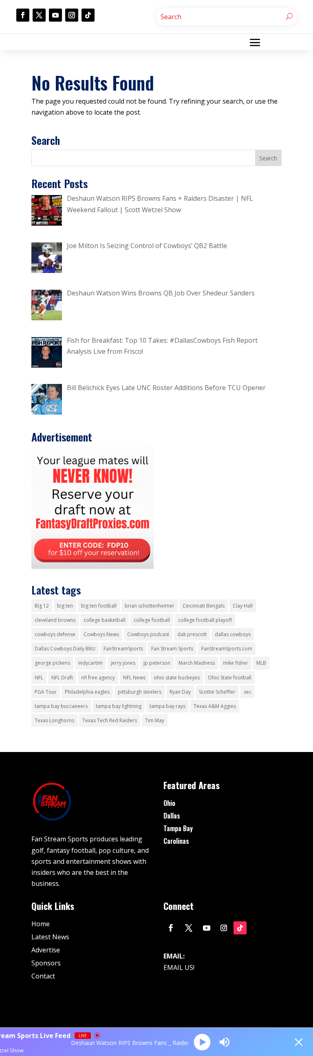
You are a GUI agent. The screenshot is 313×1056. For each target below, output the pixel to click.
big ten (65, 605)
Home (40, 923)
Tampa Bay (178, 828)
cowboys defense (55, 634)
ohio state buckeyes (177, 677)
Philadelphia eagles (87, 691)
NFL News (134, 677)
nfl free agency (98, 677)
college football (152, 620)
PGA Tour (46, 691)
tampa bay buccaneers (61, 706)
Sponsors (46, 962)
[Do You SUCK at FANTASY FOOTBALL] (92, 566)
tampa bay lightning (118, 706)
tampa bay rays (167, 706)
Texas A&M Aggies (215, 706)
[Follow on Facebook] (22, 15)
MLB (261, 662)
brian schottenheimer (149, 605)
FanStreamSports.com (226, 648)
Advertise (45, 949)
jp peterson (156, 662)
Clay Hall (243, 605)
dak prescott (192, 634)
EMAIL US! (178, 967)
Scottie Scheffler (217, 691)
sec (247, 691)
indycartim (90, 662)
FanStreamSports (123, 648)
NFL (39, 677)
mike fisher (235, 662)
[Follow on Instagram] (71, 15)
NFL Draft (62, 677)
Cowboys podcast (148, 634)
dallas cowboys (233, 634)
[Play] (202, 1042)
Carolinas (176, 841)
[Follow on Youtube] (55, 15)
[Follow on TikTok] (88, 15)
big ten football (99, 605)
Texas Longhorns (54, 720)
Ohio (169, 803)
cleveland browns (55, 620)
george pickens (52, 662)
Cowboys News (101, 634)
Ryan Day (180, 691)
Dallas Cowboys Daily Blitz (65, 648)
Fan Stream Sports (172, 648)
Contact (43, 976)
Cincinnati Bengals (204, 605)
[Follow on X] (39, 15)
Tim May (154, 720)
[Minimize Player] (299, 1042)
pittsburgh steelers (139, 691)
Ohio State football (229, 677)
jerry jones (123, 662)
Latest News (50, 936)
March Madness (197, 662)
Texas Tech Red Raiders (109, 720)
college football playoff (205, 620)
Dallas (171, 816)
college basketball (105, 620)
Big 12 (42, 605)
